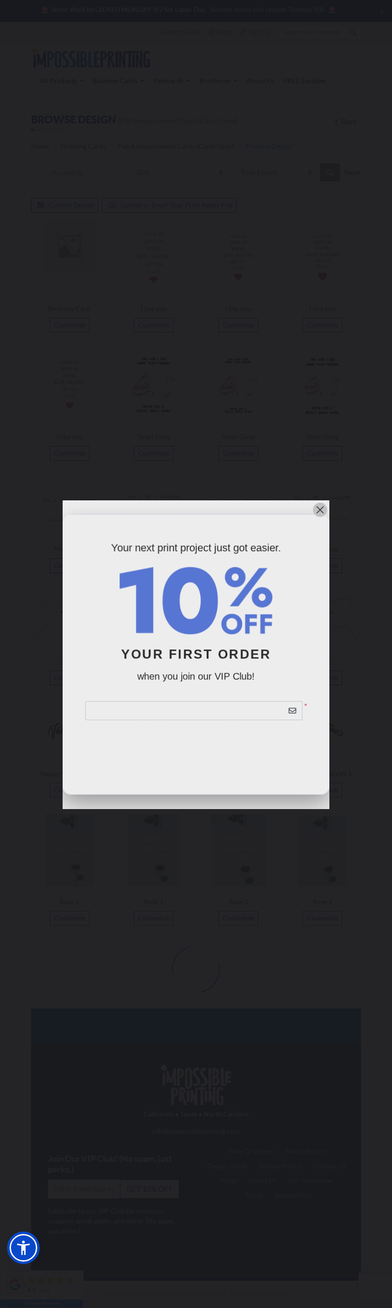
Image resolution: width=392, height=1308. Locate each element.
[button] (23, 1248)
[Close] (320, 509)
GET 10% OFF (196, 738)
